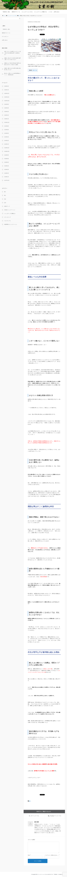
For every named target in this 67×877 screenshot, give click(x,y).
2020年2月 (6, 115)
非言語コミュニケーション (9, 209)
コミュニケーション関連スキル (40, 11)
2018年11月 (6, 147)
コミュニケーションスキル (27, 11)
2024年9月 (6, 104)
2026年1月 (6, 89)
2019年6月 (6, 129)
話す (5, 202)
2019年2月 (6, 140)
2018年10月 (6, 151)
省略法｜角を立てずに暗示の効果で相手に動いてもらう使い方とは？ (12, 59)
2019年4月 (6, 136)
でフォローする (35, 816)
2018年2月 (6, 173)
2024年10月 (6, 100)
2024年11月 (6, 97)
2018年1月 (6, 176)
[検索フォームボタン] (19, 18)
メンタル (50, 11)
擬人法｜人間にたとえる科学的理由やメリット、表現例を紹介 (12, 74)
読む (5, 199)
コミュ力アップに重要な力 (9, 213)
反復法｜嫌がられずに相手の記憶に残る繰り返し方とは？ (12, 69)
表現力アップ (7, 206)
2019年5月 (6, 133)
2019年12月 (6, 122)
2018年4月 (6, 165)
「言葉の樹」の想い (6, 11)
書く (30, 801)
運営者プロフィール (16, 11)
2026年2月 (6, 86)
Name (29, 855)
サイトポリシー (5, 36)
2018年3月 (6, 169)
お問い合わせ (56, 11)
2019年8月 (6, 126)
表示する (35, 70)
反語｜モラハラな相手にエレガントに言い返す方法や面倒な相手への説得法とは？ (12, 53)
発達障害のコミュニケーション (10, 224)
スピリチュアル (7, 220)
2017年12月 (6, 180)
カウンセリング (7, 217)
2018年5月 (6, 162)
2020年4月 (6, 107)
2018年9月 (6, 155)
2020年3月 (6, 111)
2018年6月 (6, 158)
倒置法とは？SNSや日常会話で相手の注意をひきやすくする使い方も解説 (12, 64)
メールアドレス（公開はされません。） (52, 855)
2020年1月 (6, 118)
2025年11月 (6, 93)
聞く (5, 195)
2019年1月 (6, 144)
